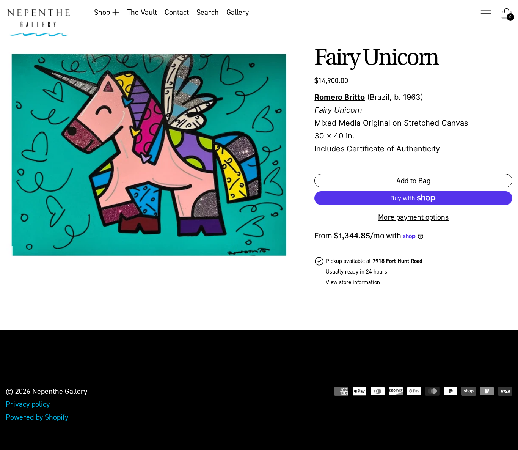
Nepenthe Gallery (59, 391)
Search (207, 12)
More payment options (413, 217)
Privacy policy (28, 404)
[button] (149, 154)
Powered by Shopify (37, 417)
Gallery (237, 12)
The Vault (142, 12)
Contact (177, 12)
